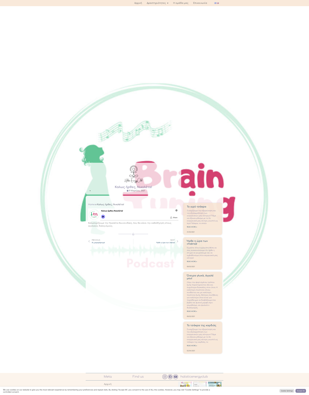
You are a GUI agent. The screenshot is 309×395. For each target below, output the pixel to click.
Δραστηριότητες (156, 3)
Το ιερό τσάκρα (196, 206)
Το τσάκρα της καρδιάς (201, 325)
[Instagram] (164, 376)
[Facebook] (170, 376)
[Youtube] (175, 376)
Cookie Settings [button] (287, 391)
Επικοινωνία (200, 3)
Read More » (192, 227)
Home (91, 204)
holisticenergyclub (194, 376)
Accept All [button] (301, 391)
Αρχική (138, 3)
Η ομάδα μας (180, 3)
